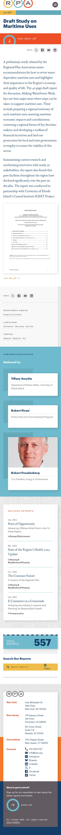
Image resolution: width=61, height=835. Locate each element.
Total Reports (13, 642)
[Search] (8, 667)
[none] (30, 414)
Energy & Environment (20, 536)
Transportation (17, 613)
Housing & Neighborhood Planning (19, 560)
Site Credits (13, 822)
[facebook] (42, 50)
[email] (48, 50)
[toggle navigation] (55, 4)
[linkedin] (55, 50)
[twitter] (36, 50)
